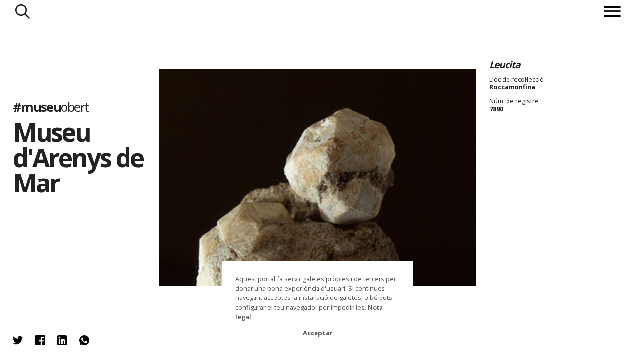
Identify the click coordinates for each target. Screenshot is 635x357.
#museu (51, 107)
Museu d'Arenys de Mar (78, 157)
